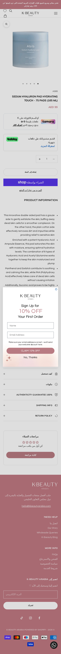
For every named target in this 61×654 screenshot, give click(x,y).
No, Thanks (30, 357)
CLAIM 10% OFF (30, 350)
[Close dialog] (56, 289)
